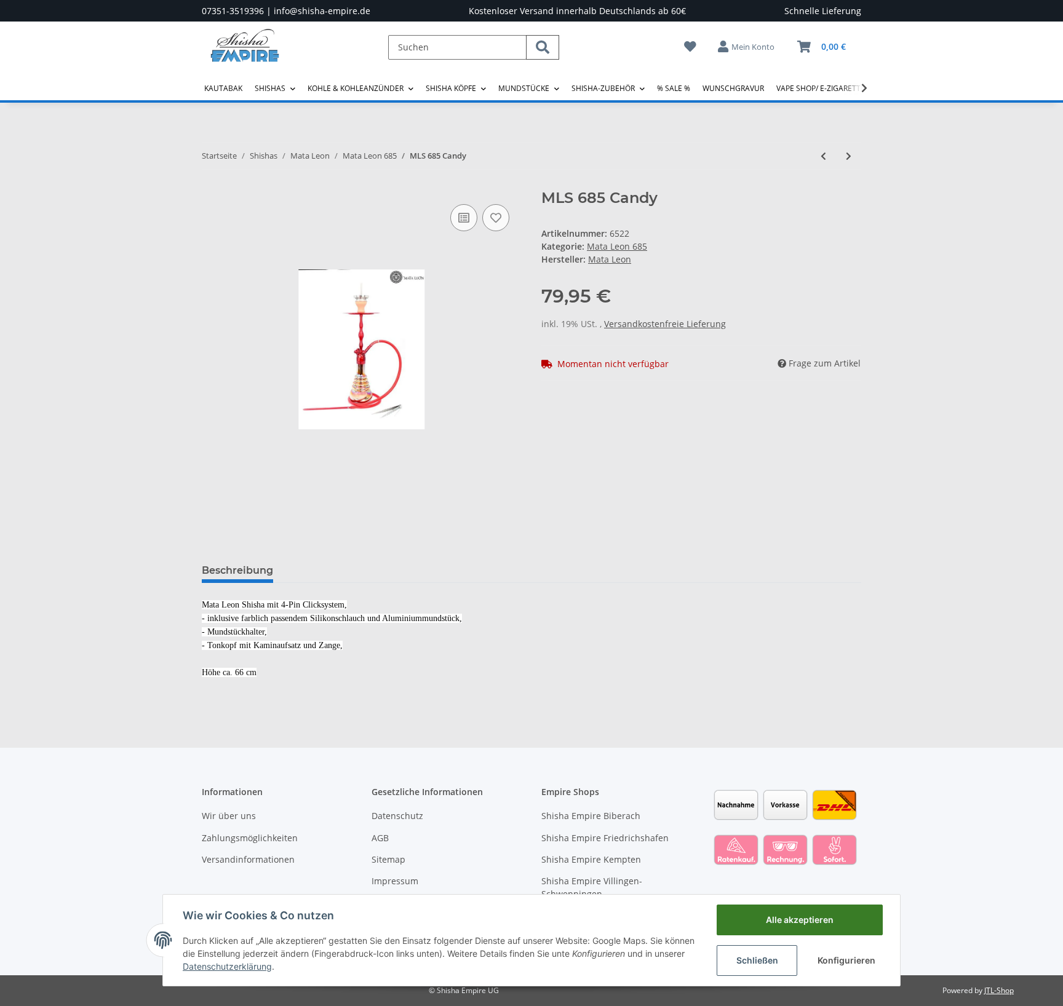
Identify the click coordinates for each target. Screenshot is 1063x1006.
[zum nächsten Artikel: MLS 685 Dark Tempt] (848, 156)
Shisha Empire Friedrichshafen (605, 838)
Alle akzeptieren (800, 919)
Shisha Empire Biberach (590, 816)
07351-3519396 (233, 11)
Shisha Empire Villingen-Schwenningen (591, 887)
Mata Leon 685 (617, 246)
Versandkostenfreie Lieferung (665, 324)
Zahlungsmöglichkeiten (250, 838)
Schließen (757, 960)
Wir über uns (229, 816)
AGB (380, 838)
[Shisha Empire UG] (245, 55)
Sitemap (388, 859)
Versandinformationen (248, 859)
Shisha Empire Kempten (591, 859)
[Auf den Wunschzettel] (495, 217)
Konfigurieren (846, 960)
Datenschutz (397, 816)
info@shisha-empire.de (322, 11)
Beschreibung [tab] (237, 570)
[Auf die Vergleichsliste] (463, 217)
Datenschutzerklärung (227, 966)
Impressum (395, 881)
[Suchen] (542, 47)
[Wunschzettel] (690, 46)
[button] (747, 47)
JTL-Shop (999, 990)
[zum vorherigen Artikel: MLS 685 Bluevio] (823, 156)
